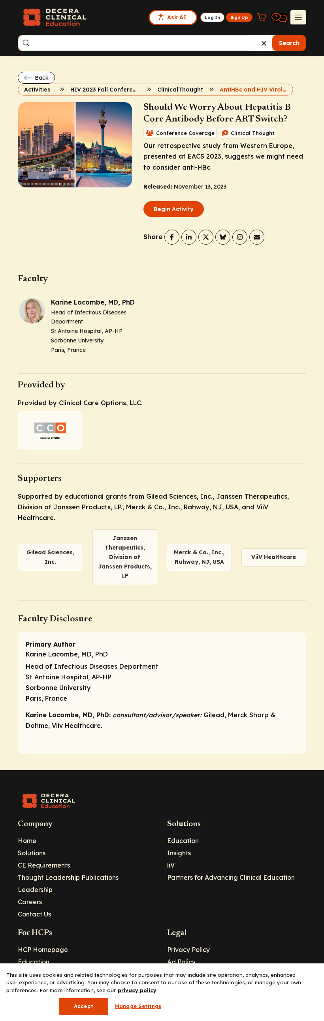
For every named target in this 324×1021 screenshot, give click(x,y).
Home (27, 841)
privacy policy (137, 990)
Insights (179, 853)
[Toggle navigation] (298, 17)
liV (171, 865)
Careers (30, 902)
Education (183, 841)
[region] (162, 992)
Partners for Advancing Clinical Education (231, 877)
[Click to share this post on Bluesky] (222, 237)
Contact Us (34, 914)
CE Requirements (44, 865)
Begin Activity (174, 209)
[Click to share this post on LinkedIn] (188, 237)
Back (41, 77)
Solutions (31, 853)
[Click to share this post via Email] (256, 237)
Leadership (35, 890)
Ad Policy (181, 962)
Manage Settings (138, 1006)
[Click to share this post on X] (205, 237)
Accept (83, 1006)
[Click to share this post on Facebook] (171, 237)
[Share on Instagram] (239, 237)
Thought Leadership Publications (68, 877)
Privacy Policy (188, 950)
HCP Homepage (43, 950)
